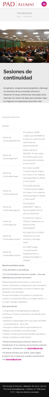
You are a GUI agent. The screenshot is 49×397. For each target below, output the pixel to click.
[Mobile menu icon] (44, 4)
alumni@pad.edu (35, 348)
